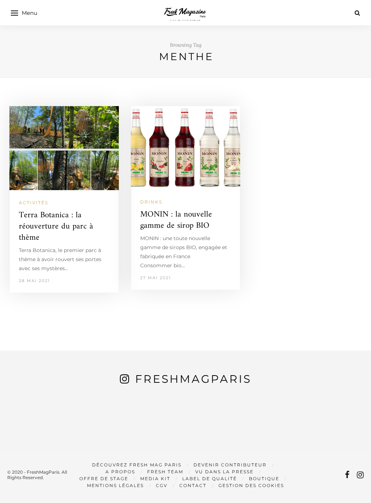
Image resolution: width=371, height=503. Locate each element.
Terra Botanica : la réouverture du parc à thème (56, 226)
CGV (161, 485)
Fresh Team (165, 471)
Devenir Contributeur (230, 465)
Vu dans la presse (224, 471)
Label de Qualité (209, 478)
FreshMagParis (193, 379)
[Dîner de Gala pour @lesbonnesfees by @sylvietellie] (37, 425)
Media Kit (155, 478)
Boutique (264, 478)
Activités (33, 202)
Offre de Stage (103, 478)
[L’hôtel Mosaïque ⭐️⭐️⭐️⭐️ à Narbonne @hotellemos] (111, 425)
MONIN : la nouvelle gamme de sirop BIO (176, 220)
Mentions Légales (115, 485)
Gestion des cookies (251, 485)
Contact (193, 485)
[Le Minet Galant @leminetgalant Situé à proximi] (259, 425)
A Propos (120, 471)
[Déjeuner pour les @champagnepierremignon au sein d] (186, 425)
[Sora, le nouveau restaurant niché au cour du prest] (334, 425)
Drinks (151, 202)
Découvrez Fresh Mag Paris (137, 465)
